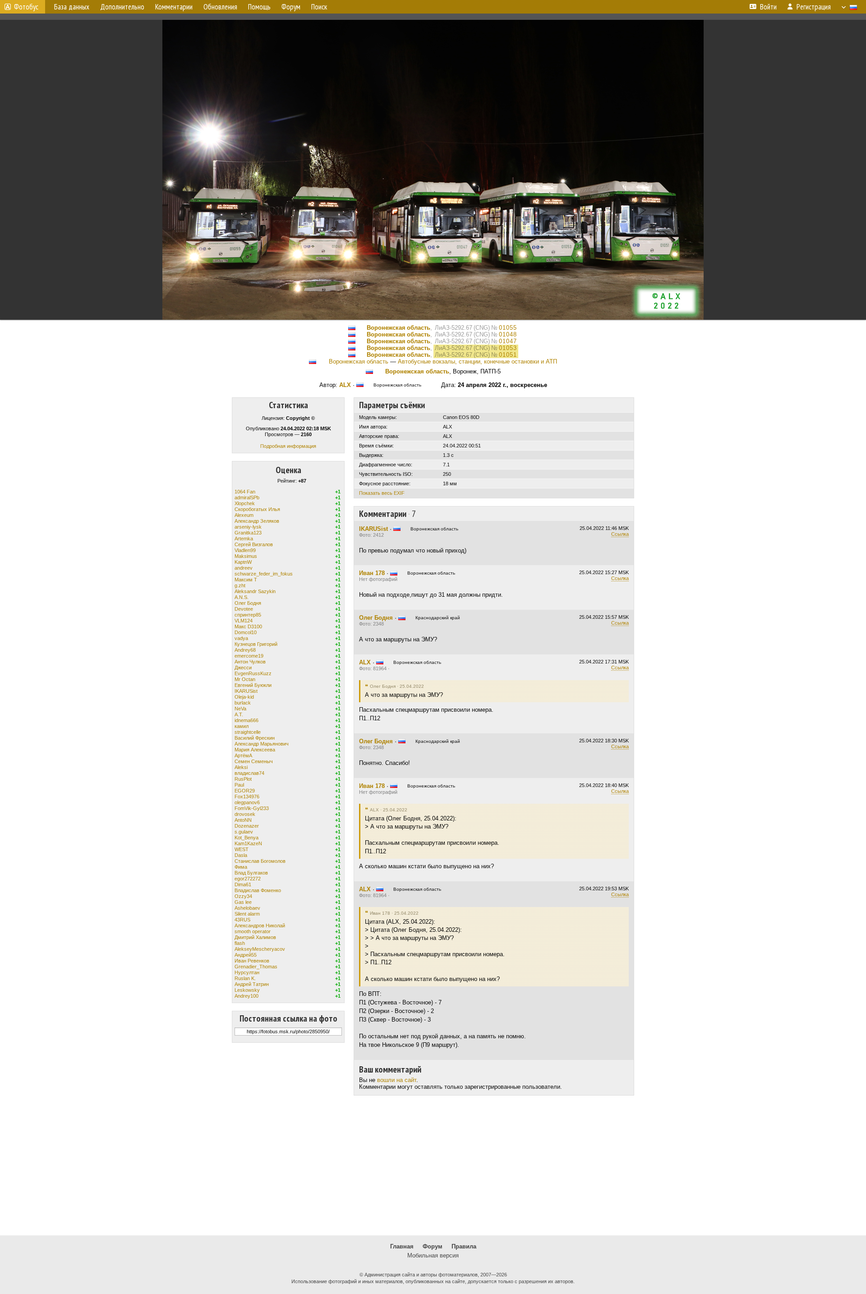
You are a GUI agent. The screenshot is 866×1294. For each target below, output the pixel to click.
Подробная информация (288, 446)
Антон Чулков (250, 661)
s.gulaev (244, 831)
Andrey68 (245, 650)
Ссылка (620, 534)
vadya (241, 638)
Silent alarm (247, 913)
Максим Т (246, 579)
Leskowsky (247, 990)
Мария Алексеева (255, 749)
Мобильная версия (433, 1255)
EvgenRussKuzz (253, 673)
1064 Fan (245, 491)
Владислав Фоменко (258, 890)
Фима (241, 867)
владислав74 (249, 773)
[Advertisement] (433, 1165)
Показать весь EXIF (382, 493)
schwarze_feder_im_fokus (264, 573)
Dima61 (243, 884)
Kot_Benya (246, 837)
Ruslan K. (245, 978)
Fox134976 (247, 796)
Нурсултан (247, 972)
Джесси (243, 667)
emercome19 (249, 656)
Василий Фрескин (255, 738)
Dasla (241, 855)
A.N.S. (242, 597)
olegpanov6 (247, 802)
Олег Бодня (248, 603)
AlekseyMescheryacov (260, 949)
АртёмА (243, 755)
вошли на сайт (396, 1080)
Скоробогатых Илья (257, 509)
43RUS (242, 919)
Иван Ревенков (252, 960)
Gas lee (243, 902)
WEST (242, 849)
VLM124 (244, 620)
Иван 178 (372, 573)
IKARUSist (246, 691)
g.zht (240, 585)
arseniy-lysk (248, 527)
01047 (508, 341)
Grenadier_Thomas (256, 966)
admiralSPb (247, 497)
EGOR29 (245, 790)
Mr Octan (245, 679)
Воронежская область (398, 327)
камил (242, 726)
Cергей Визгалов (254, 544)
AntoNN (243, 820)
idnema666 (246, 720)
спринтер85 (248, 614)
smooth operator (253, 931)
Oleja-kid (244, 697)
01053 (508, 348)
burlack (243, 702)
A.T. (239, 714)
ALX (345, 385)
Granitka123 (248, 532)
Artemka (244, 538)
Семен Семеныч (254, 761)
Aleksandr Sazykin (255, 591)
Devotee (244, 609)
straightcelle (248, 732)
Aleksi (241, 767)
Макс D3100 (248, 626)
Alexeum (244, 515)
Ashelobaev (247, 908)
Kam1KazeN (248, 843)
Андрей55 (246, 955)
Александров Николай (260, 925)
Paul (239, 784)
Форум (432, 1246)
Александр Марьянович (262, 743)
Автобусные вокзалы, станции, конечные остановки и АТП (477, 361)
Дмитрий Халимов (255, 937)
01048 (508, 334)
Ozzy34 (243, 896)
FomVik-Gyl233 (252, 808)
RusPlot (243, 779)
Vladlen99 (245, 550)
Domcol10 (246, 632)
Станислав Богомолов (260, 861)
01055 (508, 327)
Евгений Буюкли (253, 685)
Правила (463, 1246)
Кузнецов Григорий (256, 644)
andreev (244, 568)
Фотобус (26, 7)
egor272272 (248, 878)
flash (240, 943)
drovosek (245, 814)
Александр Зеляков (257, 521)
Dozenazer (247, 826)
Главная (402, 1246)
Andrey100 (246, 996)
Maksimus (246, 556)
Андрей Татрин (252, 984)
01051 (508, 354)
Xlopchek (245, 503)
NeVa (240, 708)
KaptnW (243, 562)
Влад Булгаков (251, 872)
